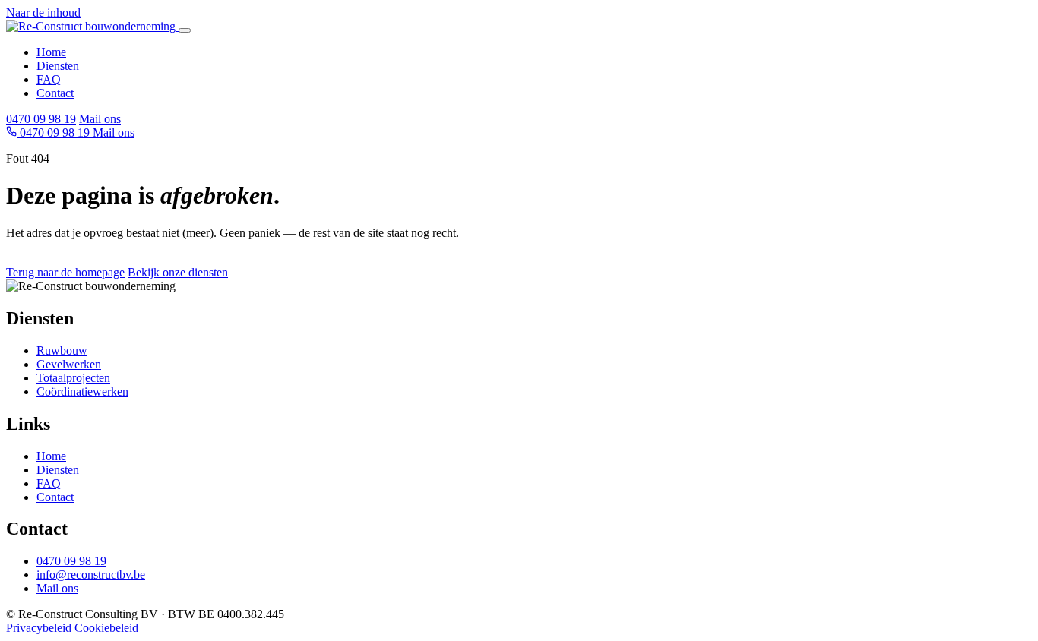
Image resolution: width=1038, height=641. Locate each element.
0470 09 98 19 (41, 118)
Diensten (57, 65)
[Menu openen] (185, 30)
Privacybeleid (38, 627)
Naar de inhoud (43, 12)
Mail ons (100, 118)
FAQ (48, 79)
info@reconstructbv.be (90, 574)
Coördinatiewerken (82, 391)
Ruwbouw (61, 350)
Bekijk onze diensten (178, 272)
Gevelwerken (68, 364)
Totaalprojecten (73, 377)
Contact (55, 93)
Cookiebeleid (106, 627)
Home (51, 52)
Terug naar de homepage (65, 272)
